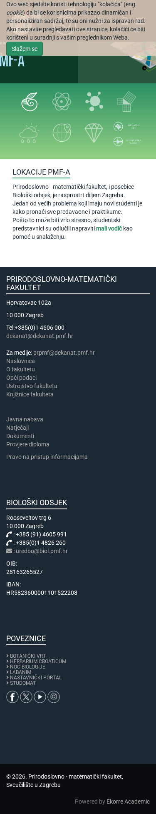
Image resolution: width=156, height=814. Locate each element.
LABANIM (20, 672)
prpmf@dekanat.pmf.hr (64, 352)
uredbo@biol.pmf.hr (42, 551)
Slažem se (24, 48)
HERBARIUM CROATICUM (38, 661)
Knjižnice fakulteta (30, 394)
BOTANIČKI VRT (27, 656)
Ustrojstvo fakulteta (31, 386)
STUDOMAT (23, 683)
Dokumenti (20, 436)
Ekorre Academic (128, 801)
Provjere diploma (28, 444)
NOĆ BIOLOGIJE (27, 667)
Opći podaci (21, 377)
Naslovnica (20, 361)
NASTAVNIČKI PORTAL (36, 678)
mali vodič (109, 228)
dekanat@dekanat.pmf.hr (39, 336)
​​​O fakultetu (20, 369)
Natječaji (17, 427)
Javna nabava (24, 419)
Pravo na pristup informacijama (48, 456)
